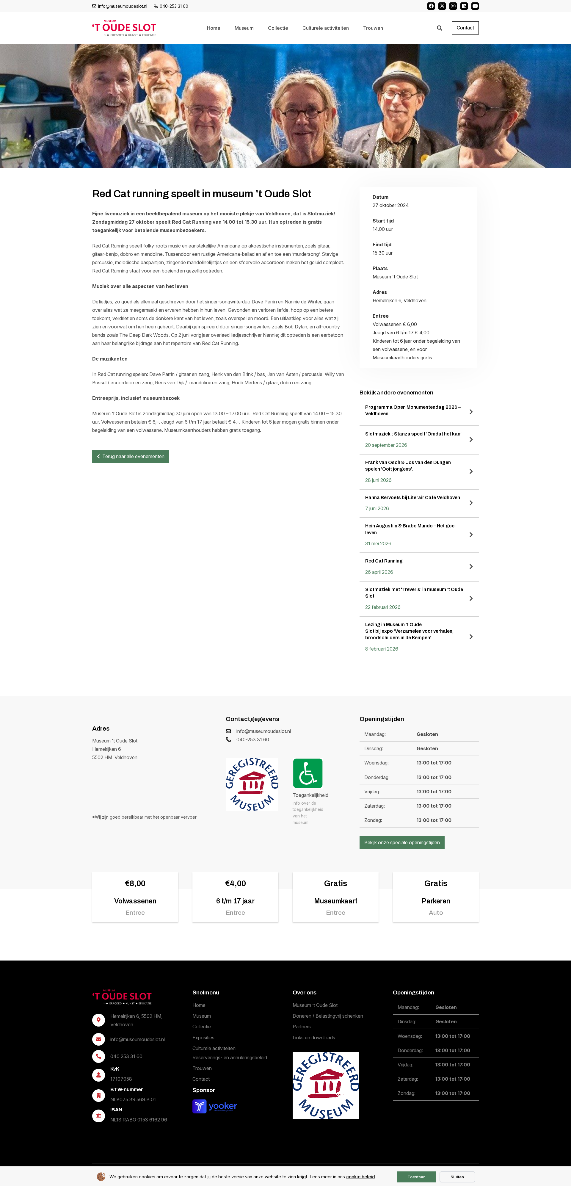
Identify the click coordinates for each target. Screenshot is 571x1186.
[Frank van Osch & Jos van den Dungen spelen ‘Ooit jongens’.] (419, 471)
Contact (201, 1079)
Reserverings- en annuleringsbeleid (229, 1057)
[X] (442, 6)
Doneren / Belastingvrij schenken (328, 1016)
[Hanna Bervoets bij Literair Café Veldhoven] (419, 503)
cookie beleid (360, 1176)
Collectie (201, 1027)
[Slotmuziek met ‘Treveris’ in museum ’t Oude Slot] (419, 598)
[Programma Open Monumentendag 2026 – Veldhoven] (419, 412)
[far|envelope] (231, 731)
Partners (302, 1027)
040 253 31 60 (126, 1056)
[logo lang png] (124, 28)
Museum (201, 1016)
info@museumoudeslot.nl (263, 731)
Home (199, 1005)
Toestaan (416, 1176)
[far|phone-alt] (231, 739)
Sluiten (457, 1176)
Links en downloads (314, 1038)
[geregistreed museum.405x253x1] (252, 784)
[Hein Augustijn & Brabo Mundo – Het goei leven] (419, 535)
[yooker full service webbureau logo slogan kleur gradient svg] (214, 1106)
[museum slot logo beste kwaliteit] (122, 997)
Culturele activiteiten (214, 1048)
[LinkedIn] (464, 6)
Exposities (203, 1038)
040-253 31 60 (252, 739)
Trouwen (202, 1068)
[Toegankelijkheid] (308, 773)
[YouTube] (475, 6)
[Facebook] (431, 6)
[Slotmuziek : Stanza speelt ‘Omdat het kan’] (419, 440)
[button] (439, 28)
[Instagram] (453, 6)
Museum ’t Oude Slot (315, 1005)
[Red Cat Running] (419, 567)
